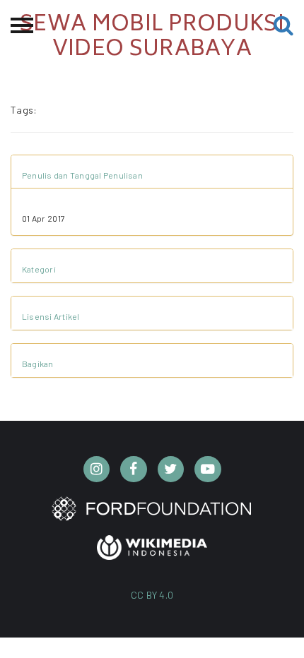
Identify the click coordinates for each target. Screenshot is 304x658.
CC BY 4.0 (152, 595)
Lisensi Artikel (51, 316)
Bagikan (38, 364)
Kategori (39, 269)
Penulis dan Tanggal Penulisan (82, 175)
